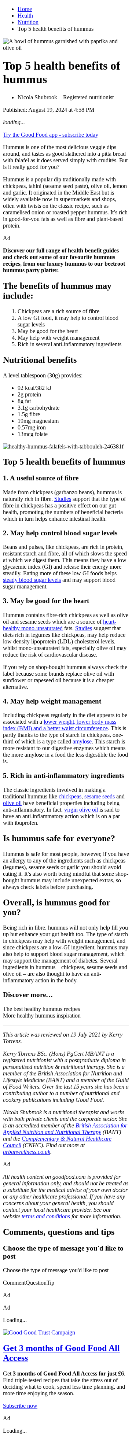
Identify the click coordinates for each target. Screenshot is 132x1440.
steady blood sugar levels (32, 580)
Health (25, 15)
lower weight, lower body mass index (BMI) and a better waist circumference (59, 725)
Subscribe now (20, 1406)
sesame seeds (99, 796)
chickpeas (70, 796)
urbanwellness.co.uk (26, 1152)
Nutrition (28, 22)
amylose (82, 741)
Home (25, 9)
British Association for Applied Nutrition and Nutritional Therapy (65, 1128)
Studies (62, 499)
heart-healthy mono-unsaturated (59, 625)
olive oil (12, 803)
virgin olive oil (81, 809)
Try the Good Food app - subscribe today (50, 135)
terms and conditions (46, 1216)
